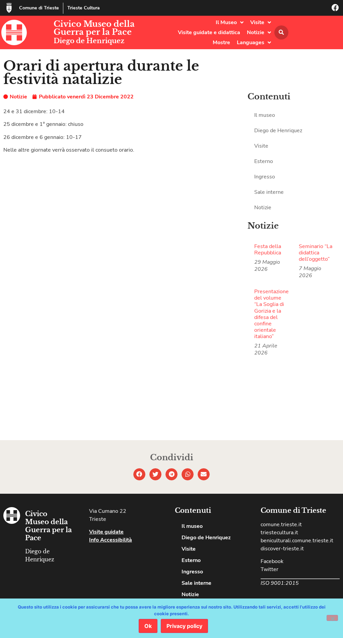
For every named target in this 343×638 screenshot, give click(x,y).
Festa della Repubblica (267, 249)
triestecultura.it (279, 532)
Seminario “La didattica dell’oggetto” (315, 253)
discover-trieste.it (282, 548)
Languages (250, 42)
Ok (148, 626)
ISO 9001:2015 (280, 583)
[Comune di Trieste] (9, 8)
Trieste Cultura (83, 8)
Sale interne (269, 192)
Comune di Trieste (39, 8)
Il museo (264, 115)
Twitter (269, 569)
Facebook (272, 561)
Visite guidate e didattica (209, 32)
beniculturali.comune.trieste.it (297, 540)
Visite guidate (106, 532)
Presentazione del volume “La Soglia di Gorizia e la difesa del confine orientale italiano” (271, 314)
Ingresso (264, 176)
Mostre (221, 42)
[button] (281, 32)
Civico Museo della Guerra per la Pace (94, 28)
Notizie (255, 32)
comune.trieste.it (281, 524)
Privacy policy (184, 626)
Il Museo (226, 22)
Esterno (263, 161)
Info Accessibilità (110, 540)
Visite (257, 22)
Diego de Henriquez (89, 41)
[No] (332, 618)
